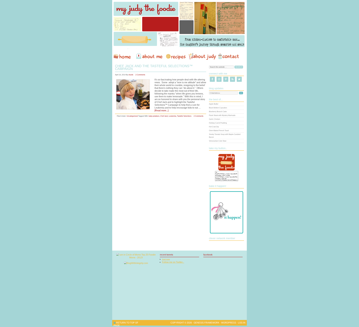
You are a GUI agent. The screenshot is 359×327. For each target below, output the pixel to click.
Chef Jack (164, 116)
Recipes (176, 56)
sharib (130, 75)
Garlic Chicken (214, 119)
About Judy (202, 56)
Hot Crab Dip (214, 127)
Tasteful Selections (184, 116)
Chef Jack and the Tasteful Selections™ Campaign (154, 67)
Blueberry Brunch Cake (218, 112)
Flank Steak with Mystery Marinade (222, 115)
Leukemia (172, 116)
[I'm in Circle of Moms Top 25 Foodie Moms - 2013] (136, 257)
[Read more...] (161, 110)
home (123, 56)
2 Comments (140, 75)
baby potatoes (154, 116)
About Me (150, 56)
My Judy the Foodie (179, 24)
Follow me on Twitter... (173, 262)
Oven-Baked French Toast (219, 131)
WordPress (228, 323)
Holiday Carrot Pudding (218, 123)
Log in (241, 323)
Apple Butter (213, 104)
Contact (228, 56)
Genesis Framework (206, 323)
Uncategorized (132, 116)
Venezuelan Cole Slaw (217, 141)
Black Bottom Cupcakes (218, 108)
